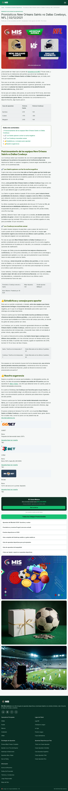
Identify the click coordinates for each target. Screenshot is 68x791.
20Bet (2, 735)
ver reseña (14, 440)
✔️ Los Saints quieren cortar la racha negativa (19, 135)
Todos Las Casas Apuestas (42, 744)
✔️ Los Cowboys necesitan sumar (15, 138)
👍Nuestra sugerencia (11, 144)
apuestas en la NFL (34, 71)
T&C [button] (2, 442)
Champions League (40, 724)
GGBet (3, 721)
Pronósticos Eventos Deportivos (13, 7)
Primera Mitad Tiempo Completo (9, 744)
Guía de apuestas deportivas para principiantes (17, 542)
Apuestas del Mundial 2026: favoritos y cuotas (16, 522)
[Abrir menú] (65, 2)
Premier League (39, 732)
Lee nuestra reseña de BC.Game (34, 512)
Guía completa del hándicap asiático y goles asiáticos (19, 537)
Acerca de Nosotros (6, 767)
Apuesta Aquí (5, 440)
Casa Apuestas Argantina (41, 751)
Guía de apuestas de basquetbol (12, 547)
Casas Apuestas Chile (41, 755)
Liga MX (37, 721)
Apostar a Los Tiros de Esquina (9, 748)
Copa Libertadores (40, 735)
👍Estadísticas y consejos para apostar (17, 141)
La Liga (37, 728)
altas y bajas (14, 384)
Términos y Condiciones (7, 775)
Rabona (3, 728)
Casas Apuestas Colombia (42, 748)
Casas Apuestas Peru (40, 759)
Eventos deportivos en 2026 (11, 532)
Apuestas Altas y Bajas (7, 755)
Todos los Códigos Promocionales (34, 516)
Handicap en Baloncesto (7, 751)
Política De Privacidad (7, 771)
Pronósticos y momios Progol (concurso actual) (17, 527)
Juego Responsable (6, 778)
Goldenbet (4, 732)
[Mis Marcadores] (4, 3)
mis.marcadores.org (8, 418)
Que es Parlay (5, 759)
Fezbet (3, 724)
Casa (2, 7)
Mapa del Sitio (5, 782)
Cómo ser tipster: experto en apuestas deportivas (17, 552)
